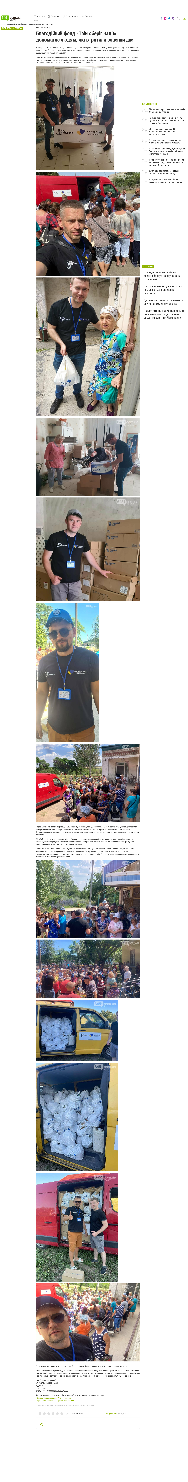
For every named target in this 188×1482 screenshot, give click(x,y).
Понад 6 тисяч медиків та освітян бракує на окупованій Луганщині (162, 276)
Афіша (36, 20)
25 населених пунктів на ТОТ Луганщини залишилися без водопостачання (163, 132)
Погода (88, 16)
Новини (41, 16)
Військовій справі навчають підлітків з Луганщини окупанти (168, 110)
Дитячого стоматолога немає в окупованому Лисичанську (164, 172)
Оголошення (72, 16)
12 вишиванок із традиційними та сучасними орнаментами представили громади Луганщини (167, 120)
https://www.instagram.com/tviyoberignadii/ (53, 1398)
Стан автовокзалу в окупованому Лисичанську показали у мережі (165, 141)
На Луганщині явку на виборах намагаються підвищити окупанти (165, 180)
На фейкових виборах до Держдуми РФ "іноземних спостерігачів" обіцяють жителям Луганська (168, 151)
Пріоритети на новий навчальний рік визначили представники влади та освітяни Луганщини (166, 162)
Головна (3, 24)
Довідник (55, 16)
